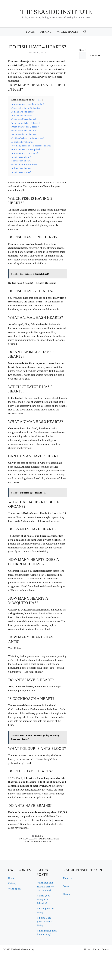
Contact (67, 886)
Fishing (46, 31)
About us (67, 878)
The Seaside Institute (56, 11)
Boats (30, 31)
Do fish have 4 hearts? (39, 842)
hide (40, 100)
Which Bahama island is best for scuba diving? (45, 886)
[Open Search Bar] (85, 32)
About (96, 949)
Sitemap (67, 894)
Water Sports (67, 31)
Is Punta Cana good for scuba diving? (44, 921)
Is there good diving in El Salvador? (43, 899)
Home (87, 949)
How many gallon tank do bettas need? (39, 839)
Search (82, 50)
